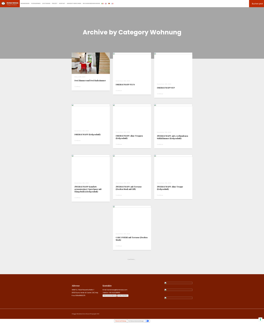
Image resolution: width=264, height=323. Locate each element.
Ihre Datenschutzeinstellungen (136, 321)
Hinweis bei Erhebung (120, 321)
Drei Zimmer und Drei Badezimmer (90, 80)
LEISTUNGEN (46, 3)
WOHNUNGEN (25, 3)
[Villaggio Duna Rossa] (10, 3)
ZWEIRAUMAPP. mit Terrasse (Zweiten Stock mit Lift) (129, 187)
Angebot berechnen (74, 3)
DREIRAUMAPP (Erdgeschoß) (87, 134)
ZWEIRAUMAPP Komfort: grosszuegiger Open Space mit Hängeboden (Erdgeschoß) (87, 189)
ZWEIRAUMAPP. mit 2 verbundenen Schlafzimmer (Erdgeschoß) (172, 137)
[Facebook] (247, 3)
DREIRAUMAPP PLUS (125, 84)
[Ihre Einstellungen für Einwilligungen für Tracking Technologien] (260, 319)
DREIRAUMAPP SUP (166, 87)
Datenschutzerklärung (109, 295)
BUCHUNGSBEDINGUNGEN (91, 3)
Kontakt (62, 3)
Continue (77, 87)
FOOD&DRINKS (36, 3)
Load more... (131, 259)
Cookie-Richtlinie (123, 295)
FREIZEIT (54, 3)
